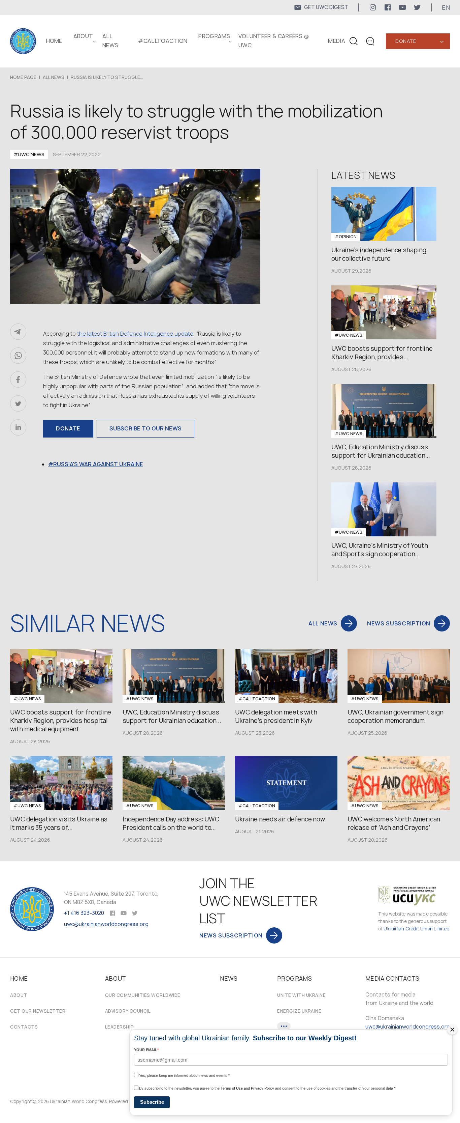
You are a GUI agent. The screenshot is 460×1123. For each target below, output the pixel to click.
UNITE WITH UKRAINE (301, 995)
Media (336, 41)
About (18, 995)
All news (53, 77)
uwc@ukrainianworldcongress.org (106, 924)
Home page (23, 77)
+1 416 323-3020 (84, 913)
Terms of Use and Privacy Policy (247, 1088)
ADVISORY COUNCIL (128, 1011)
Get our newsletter (37, 1011)
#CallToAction (162, 41)
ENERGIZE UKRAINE (299, 1011)
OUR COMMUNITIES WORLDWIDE (142, 995)
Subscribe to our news (145, 428)
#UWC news (28, 154)
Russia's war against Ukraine (98, 464)
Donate (405, 41)
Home (54, 41)
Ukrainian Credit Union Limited (417, 929)
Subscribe (152, 1102)
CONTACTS (24, 1027)
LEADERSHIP (119, 1027)
